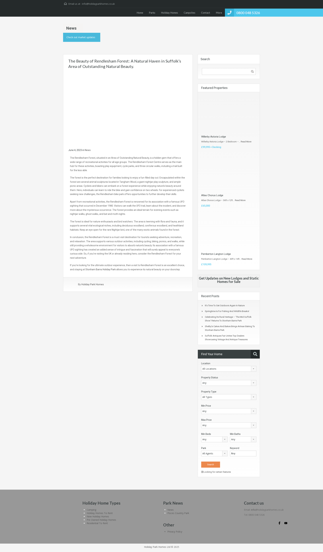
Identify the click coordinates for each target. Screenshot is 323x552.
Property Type (208, 391)
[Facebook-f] (279, 523)
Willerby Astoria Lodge (213, 136)
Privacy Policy (174, 531)
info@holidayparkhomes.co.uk (98, 3)
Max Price (206, 420)
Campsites (189, 12)
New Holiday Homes (98, 516)
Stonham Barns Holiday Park (100, 269)
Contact (205, 12)
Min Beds (206, 434)
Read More (246, 141)
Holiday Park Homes (92, 284)
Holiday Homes (169, 12)
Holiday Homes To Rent (100, 513)
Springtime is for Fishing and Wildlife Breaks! (227, 311)
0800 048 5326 (248, 13)
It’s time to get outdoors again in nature (225, 305)
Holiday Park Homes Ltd (157, 546)
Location (205, 363)
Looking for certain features (217, 472)
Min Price (206, 405)
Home (140, 12)
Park (203, 448)
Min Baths (235, 434)
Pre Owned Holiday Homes (101, 519)
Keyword (234, 448)
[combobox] (228, 369)
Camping (91, 509)
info (253, 509)
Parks (152, 12)
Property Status (209, 377)
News (88, 150)
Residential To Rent (97, 523)
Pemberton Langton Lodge (216, 253)
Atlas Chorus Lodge (212, 195)
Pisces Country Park (178, 513)
